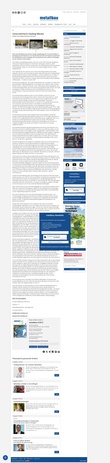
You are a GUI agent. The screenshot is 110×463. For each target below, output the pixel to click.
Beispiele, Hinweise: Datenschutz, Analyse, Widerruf (55, 246)
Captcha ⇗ (63, 239)
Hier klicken (56, 237)
